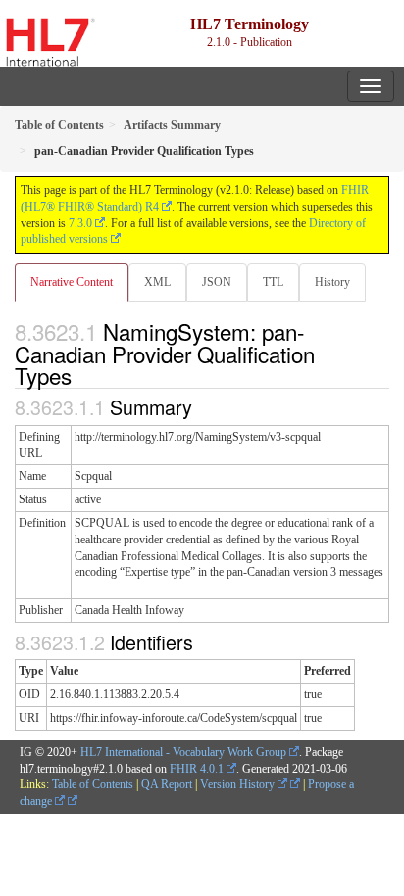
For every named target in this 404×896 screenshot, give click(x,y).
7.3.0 (80, 223)
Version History (239, 784)
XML (157, 282)
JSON (216, 282)
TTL (273, 282)
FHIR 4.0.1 (197, 769)
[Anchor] (82, 375)
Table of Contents (92, 784)
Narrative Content (71, 282)
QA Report (166, 784)
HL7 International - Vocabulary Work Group (183, 752)
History (332, 282)
